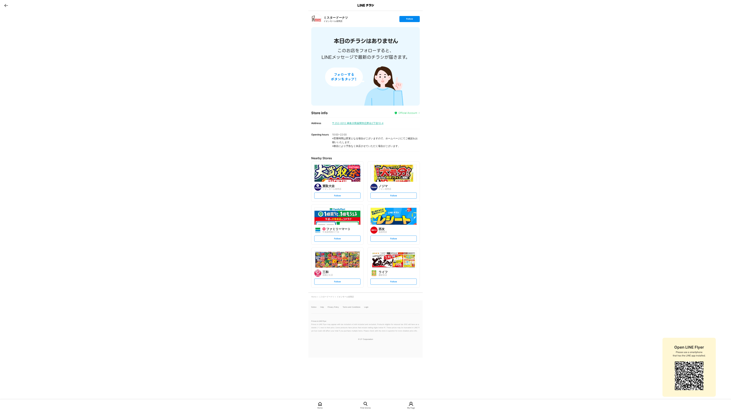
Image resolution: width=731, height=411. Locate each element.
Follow (409, 19)
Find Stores (365, 408)
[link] (316, 19)
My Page (411, 408)
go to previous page (6, 5)
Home (320, 408)
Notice (313, 307)
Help (322, 307)
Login (366, 307)
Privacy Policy (333, 307)
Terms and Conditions (351, 307)
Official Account (407, 112)
